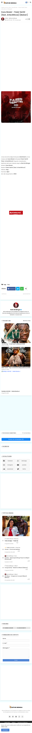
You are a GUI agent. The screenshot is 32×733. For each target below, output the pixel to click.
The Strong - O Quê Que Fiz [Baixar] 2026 (13, 344)
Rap (10, 7)
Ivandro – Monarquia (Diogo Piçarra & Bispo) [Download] (17, 558)
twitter (24, 469)
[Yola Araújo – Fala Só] (16, 526)
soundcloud (10, 469)
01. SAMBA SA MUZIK (8, 628)
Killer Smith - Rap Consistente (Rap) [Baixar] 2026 (16, 367)
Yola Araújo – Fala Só (11, 541)
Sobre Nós (7, 722)
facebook (10, 460)
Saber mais (4, 726)
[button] (30, 2)
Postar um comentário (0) (16, 439)
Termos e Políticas (22, 722)
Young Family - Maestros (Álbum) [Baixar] (16, 567)
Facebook (12, 288)
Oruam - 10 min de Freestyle (12, 549)
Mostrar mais (26, 320)
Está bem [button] (5, 730)
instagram (10, 465)
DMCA (13, 722)
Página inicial (4, 7)
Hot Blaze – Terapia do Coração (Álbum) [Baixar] (16, 576)
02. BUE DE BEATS (21, 628)
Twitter (18, 288)
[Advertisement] (16, 39)
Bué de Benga (15, 310)
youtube (24, 465)
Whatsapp (22, 288)
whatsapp (24, 460)
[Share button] (26, 288)
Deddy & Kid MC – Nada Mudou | (11, 391)
